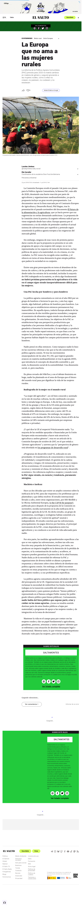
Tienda (17, 868)
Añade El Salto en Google (51, 90)
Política (5, 856)
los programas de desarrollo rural (53, 447)
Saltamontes (40, 26)
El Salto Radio (7, 869)
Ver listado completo (51, 686)
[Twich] (61, 851)
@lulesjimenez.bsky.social (31, 168)
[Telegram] (52, 851)
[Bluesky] (58, 851)
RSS (29, 864)
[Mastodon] (74, 851)
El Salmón (6, 859)
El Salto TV (6, 866)
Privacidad (18, 878)
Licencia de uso (33, 856)
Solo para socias (20, 863)
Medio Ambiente (20, 856)
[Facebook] (38, 28)
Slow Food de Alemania (51, 174)
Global (5, 861)
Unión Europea (48, 38)
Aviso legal (31, 866)
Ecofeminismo (27, 38)
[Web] (34, 28)
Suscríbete (70, 17)
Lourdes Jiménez (28, 166)
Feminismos (7, 877)
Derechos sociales (18, 859)
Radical (5, 864)
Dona (36, 851)
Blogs (4, 874)
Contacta (18, 870)
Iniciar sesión (78, 17)
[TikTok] (71, 851)
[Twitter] (43, 28)
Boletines (18, 865)
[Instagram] (47, 28)
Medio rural (38, 38)
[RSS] (78, 851)
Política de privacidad (31, 869)
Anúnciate (18, 876)
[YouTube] (68, 851)
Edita (29, 859)
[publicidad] (41, 7)
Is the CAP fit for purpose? (61, 503)
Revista (17, 873)
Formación (31, 861)
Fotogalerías (7, 872)
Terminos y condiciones (32, 878)
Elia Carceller (26, 172)
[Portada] (41, 17)
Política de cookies (31, 873)
